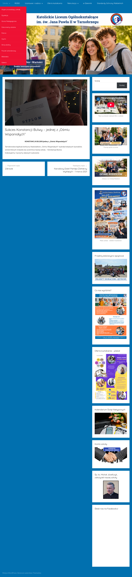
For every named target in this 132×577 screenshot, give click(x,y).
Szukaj (97, 81)
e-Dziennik (87, 3)
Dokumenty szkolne (9, 27)
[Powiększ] (124, 193)
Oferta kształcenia (54, 3)
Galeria (4, 62)
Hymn (4, 39)
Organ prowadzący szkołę (11, 9)
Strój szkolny (6, 45)
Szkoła (5, 3)
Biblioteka (5, 57)
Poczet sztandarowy (9, 51)
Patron (4, 33)
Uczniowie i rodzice (33, 3)
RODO (17, 3)
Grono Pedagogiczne (9, 21)
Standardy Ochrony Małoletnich (110, 3)
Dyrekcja (5, 15)
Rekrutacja (71, 3)
